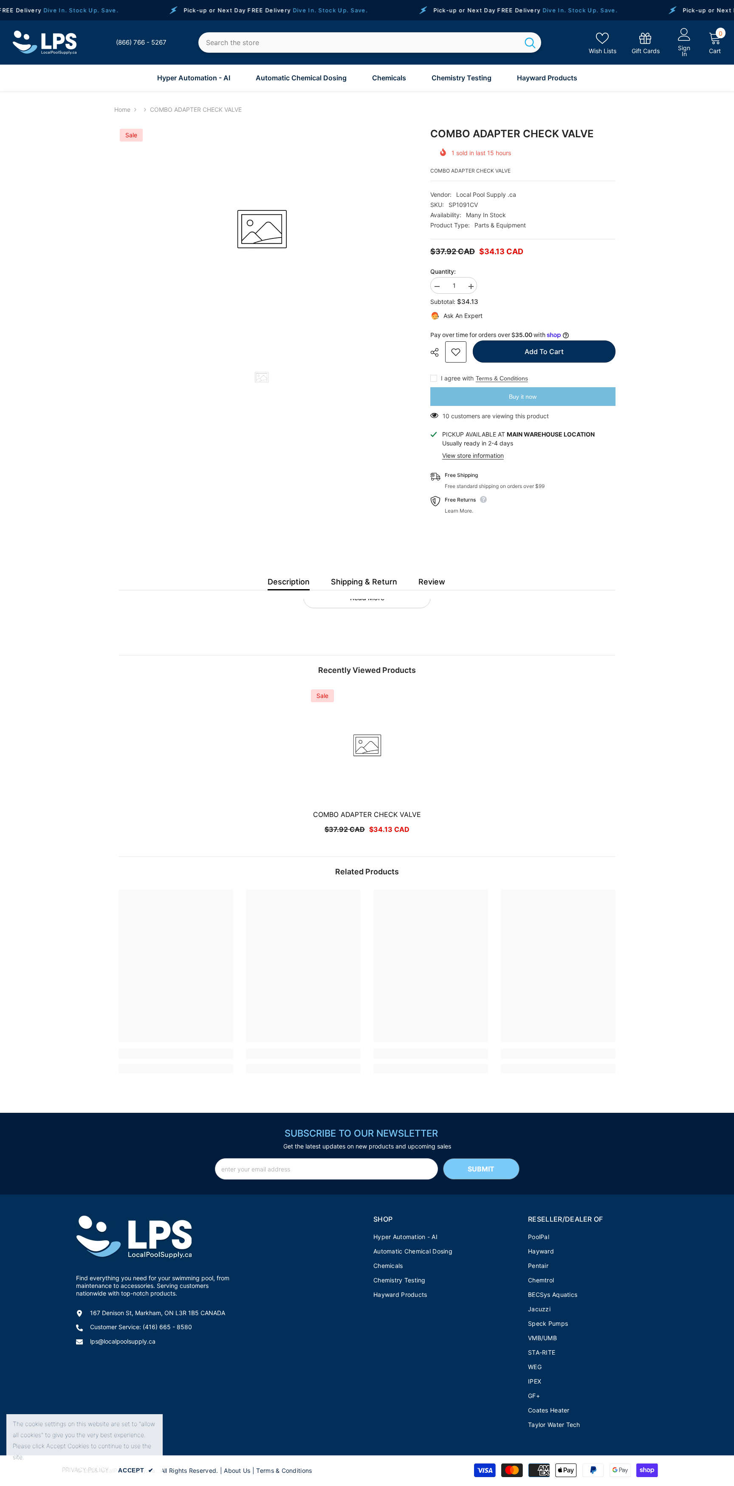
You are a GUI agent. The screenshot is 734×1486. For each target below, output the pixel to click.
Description (289, 581)
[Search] (369, 42)
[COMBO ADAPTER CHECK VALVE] (367, 745)
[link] (646, 42)
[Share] (437, 352)
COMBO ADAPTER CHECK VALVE (367, 814)
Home (122, 109)
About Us (237, 1470)
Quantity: (443, 271)
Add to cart (544, 351)
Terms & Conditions (502, 378)
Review (431, 581)
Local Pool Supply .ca (486, 194)
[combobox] (358, 42)
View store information (473, 455)
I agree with (457, 378)
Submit (481, 1169)
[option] (262, 230)
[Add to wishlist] (455, 352)
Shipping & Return (364, 581)
